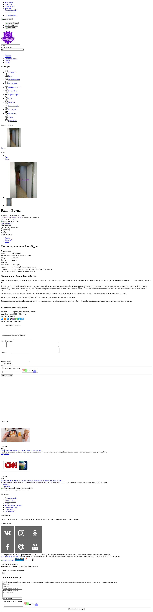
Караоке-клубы (13, 95)
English (14, 25)
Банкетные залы (14, 80)
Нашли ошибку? (6, 223)
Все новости (5, 486)
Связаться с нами (11, 507)
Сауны (10, 117)
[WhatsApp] (16, 319)
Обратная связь (10, 511)
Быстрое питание (14, 87)
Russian (15, 23)
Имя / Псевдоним (7, 341)
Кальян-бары (12, 91)
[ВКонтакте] (2, 319)
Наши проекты (10, 502)
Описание (8, 238)
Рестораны (12, 113)
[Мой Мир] (8, 319)
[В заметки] (4, 152)
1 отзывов (4, 217)
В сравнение (34, 217)
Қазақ (13, 27)
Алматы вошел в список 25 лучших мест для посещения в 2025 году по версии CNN (31, 480)
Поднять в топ (6, 225)
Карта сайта (9, 509)
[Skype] (19, 319)
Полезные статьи (11, 59)
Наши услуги (9, 500)
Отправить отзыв (7, 375)
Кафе (10, 98)
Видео (7, 62)
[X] (11, 319)
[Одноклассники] (5, 319)
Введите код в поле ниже (11, 368)
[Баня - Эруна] (23, 197)
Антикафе (12, 72)
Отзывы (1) (9, 240)
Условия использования (13, 505)
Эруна (3, 148)
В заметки (25, 217)
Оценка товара (6, 363)
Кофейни (11, 102)
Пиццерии (12, 109)
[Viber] (13, 319)
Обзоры (8, 60)
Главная (8, 55)
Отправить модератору (76, 609)
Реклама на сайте (11, 498)
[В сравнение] (1, 152)
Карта (7, 242)
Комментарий (6, 361)
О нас (7, 504)
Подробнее (5, 454)
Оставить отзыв (15, 217)
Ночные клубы (13, 106)
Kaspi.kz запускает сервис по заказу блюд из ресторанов (21, 450)
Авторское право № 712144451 (12, 556)
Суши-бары (12, 121)
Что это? (12, 219)
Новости (8, 57)
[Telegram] (22, 319)
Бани (10, 76)
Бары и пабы (12, 83)
